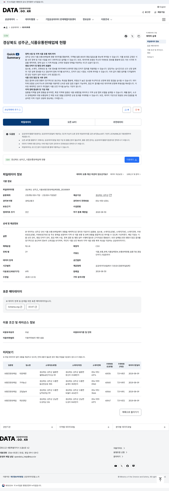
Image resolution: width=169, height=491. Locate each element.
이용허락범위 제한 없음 (34, 338)
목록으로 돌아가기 (130, 412)
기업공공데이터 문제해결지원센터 (61, 19)
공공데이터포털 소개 (31, 477)
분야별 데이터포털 (123, 427)
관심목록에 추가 (11, 109)
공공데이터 (10, 19)
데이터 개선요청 (116, 174)
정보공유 (87, 19)
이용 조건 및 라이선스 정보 (155, 51)
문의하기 (117, 456)
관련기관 (7, 427)
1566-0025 (13, 453)
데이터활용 (30, 19)
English (162, 7)
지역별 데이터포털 (67, 427)
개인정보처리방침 (16, 477)
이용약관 (6, 477)
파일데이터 (26, 123)
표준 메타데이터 (153, 46)
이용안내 (105, 19)
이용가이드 (118, 448)
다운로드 (130, 159)
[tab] (26, 122)
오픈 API (72, 122)
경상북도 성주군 (102, 195)
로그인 (147, 12)
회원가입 (161, 12)
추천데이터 (118, 122)
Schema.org (13, 307)
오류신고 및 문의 (133, 174)
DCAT (31, 307)
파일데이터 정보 (153, 41)
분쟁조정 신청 (119, 452)
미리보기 (150, 57)
